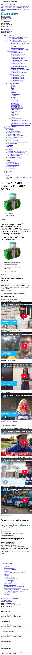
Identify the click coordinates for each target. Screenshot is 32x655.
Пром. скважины (6, 7)
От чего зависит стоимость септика (18, 154)
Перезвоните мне (5, 20)
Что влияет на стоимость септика (13, 591)
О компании (7, 160)
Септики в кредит (13, 143)
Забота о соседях (12, 148)
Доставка (10, 145)
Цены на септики (13, 140)
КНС (15, 9)
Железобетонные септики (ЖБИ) (20, 43)
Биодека (13, 95)
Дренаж (25, 7)
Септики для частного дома (19, 72)
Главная (21, 6)
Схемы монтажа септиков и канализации (16, 589)
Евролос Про (15, 102)
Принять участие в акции (8, 4)
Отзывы (10, 149)
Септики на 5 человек (17, 75)
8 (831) (6, 21)
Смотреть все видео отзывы (9, 421)
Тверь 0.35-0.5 (15, 109)
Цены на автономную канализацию (18, 142)
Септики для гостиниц (17, 68)
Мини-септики (15, 55)
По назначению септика (15, 65)
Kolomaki (13, 92)
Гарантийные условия (14, 155)
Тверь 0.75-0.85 (15, 111)
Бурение (26, 6)
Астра (12, 91)
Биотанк (13, 97)
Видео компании (12, 166)
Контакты (7, 594)
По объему (11, 74)
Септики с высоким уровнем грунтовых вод (19, 60)
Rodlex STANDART (17, 108)
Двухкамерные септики (18, 54)
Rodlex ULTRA (15, 105)
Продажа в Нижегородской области (18, 37)
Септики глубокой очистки (19, 66)
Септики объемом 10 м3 (18, 81)
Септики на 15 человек (17, 80)
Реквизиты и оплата (13, 165)
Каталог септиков (9, 35)
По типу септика (12, 51)
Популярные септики (10, 126)
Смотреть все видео (6, 515)
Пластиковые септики (17, 48)
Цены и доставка (9, 138)
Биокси (13, 98)
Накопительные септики (18, 57)
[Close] (1, 608)
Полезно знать (8, 146)
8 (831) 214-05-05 (11, 544)
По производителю (13, 83)
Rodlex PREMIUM (16, 106)
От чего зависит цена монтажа (16, 152)
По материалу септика (14, 40)
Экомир (13, 85)
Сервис (13, 7)
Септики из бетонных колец (19, 41)
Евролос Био (14, 100)
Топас (12, 89)
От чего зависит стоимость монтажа (14, 586)
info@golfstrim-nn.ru (6, 601)
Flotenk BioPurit (15, 94)
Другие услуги (8, 128)
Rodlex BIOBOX (16, 103)
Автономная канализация (15, 118)
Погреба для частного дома (15, 137)
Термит (13, 117)
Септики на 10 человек (17, 78)
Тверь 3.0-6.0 (14, 115)
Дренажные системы (14, 131)
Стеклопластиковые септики (19, 49)
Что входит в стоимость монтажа (17, 151)
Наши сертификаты (13, 163)
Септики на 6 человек (17, 77)
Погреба (3, 10)
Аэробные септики (16, 52)
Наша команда (12, 162)
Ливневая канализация (7, 9)
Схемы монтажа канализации (16, 158)
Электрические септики (18, 63)
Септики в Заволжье (17, 38)
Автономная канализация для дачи (21, 123)
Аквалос (13, 86)
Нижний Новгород (5, 16)
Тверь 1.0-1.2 (14, 112)
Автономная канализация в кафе (20, 125)
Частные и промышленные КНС (17, 135)
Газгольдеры (19, 7)
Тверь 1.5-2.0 (14, 114)
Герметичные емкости (24, 9)
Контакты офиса (12, 168)
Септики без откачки (17, 58)
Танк (12, 88)
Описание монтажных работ (12, 588)
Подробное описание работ (15, 157)
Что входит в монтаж (10, 585)
